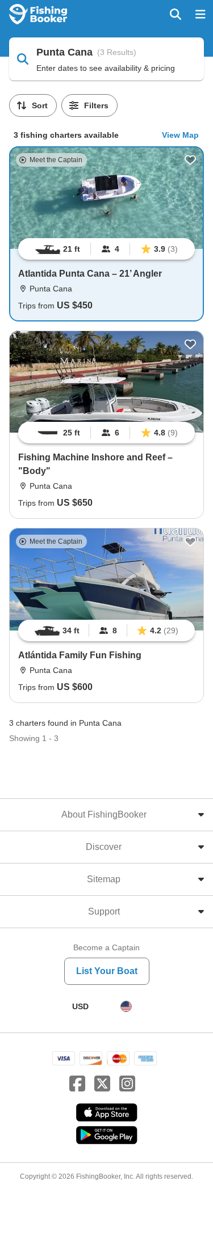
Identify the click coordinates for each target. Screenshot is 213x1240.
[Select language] (126, 1006)
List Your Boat (106, 971)
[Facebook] (77, 1084)
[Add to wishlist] (190, 160)
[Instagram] (127, 1084)
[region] (106, 249)
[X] (102, 1084)
